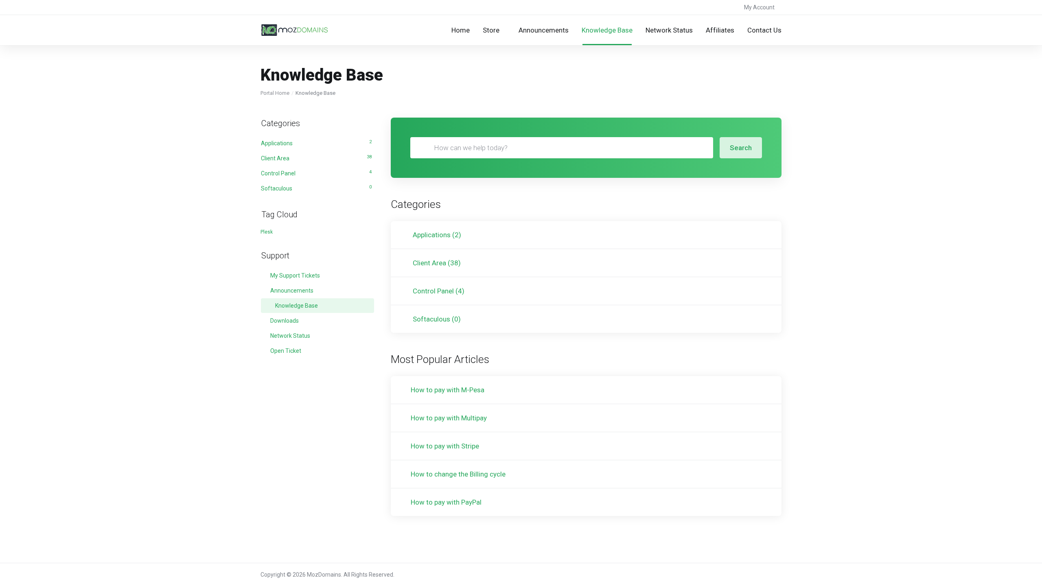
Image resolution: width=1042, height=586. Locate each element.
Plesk (266, 232)
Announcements (291, 290)
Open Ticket (285, 351)
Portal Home (274, 93)
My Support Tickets (294, 275)
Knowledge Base (296, 305)
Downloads (284, 320)
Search (741, 148)
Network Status (289, 335)
